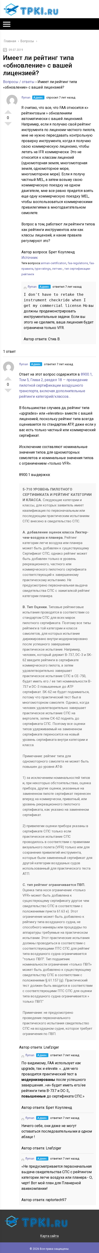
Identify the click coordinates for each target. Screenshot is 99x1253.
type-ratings (43, 268)
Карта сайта (49, 1236)
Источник (29, 257)
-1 (8, 125)
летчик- (57, 268)
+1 (8, 110)
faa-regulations (78, 263)
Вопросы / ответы (19, 82)
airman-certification (53, 263)
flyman (25, 97)
